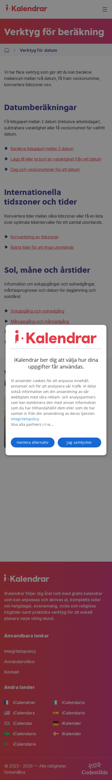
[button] (56, 424)
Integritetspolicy (25, 418)
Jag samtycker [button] (79, 442)
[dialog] (56, 390)
